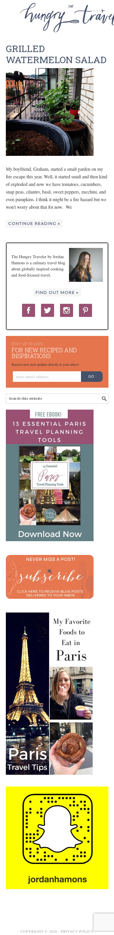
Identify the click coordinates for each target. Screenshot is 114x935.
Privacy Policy (77, 931)
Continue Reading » (34, 223)
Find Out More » (57, 292)
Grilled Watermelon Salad (56, 54)
